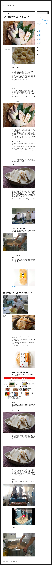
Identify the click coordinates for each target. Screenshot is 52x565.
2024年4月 (39, 36)
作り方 (4, 317)
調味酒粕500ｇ (24, 368)
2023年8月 (39, 39)
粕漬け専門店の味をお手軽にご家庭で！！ (17, 293)
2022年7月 (39, 43)
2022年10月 (39, 41)
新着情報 (39, 53)
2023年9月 (39, 38)
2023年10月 (39, 37)
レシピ (39, 50)
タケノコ (4, 49)
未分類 (39, 54)
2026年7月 (39, 31)
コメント (4, 318)
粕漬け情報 (4, 48)
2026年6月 (39, 32)
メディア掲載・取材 (40, 49)
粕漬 (5, 317)
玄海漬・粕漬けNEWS (8, 5)
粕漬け (8, 49)
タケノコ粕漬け (14, 286)
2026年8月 (39, 30)
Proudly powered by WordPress (13, 561)
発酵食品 (6, 49)
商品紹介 (39, 51)
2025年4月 (39, 34)
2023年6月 (39, 40)
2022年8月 (39, 42)
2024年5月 (39, 35)
